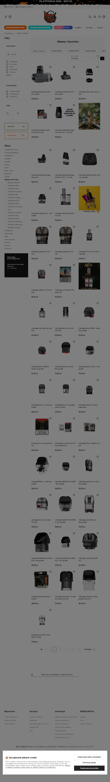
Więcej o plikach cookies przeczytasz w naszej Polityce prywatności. (37, 766)
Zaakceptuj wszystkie (89, 768)
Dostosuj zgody (89, 762)
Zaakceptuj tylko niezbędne (89, 757)
